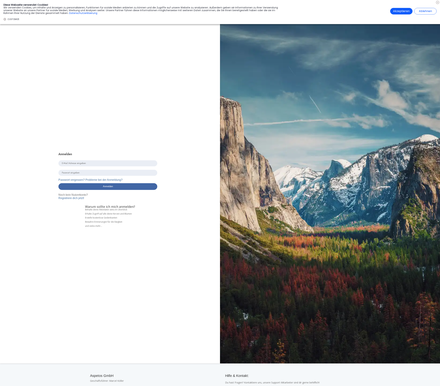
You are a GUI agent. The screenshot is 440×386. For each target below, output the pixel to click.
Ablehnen (425, 11)
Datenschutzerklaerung (83, 13)
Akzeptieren (401, 11)
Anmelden (108, 186)
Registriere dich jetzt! (73, 196)
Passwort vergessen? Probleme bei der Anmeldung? (90, 179)
